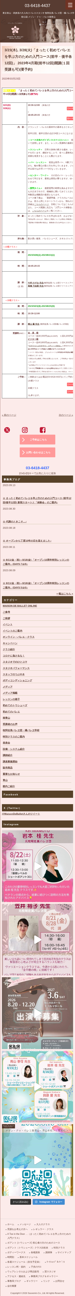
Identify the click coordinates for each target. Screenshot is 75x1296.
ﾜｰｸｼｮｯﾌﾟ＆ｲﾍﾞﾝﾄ (56, 1262)
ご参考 (6, 612)
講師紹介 (8, 755)
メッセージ (25, 1224)
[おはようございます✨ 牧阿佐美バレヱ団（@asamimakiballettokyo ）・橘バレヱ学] (37, 866)
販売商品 (8, 767)
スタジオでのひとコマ (15, 662)
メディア (8, 686)
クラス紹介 (9, 649)
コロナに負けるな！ (14, 655)
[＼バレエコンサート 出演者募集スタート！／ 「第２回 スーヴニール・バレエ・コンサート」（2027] (37, 1013)
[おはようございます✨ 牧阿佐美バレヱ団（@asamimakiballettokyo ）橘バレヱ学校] (37, 1160)
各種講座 (35, 1252)
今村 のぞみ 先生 (36, 283)
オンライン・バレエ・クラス (19, 637)
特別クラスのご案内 (14, 736)
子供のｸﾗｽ (36, 1266)
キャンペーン (10, 643)
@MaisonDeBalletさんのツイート (21, 814)
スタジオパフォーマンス (16, 668)
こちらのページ (41, 204)
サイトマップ (64, 1252)
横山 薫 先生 (33, 324)
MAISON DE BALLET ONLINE (20, 606)
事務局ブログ (14, 1281)
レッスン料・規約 (16, 1266)
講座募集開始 (10, 761)
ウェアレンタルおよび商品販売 (23, 1271)
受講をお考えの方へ (17, 1229)
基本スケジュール (29, 1257)
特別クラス (59, 1247)
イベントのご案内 (12, 630)
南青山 (6, 718)
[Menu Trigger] (70, 5)
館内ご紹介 (9, 786)
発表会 (6, 742)
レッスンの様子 (11, 699)
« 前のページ (9, 415)
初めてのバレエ (11, 711)
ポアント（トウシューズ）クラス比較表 (27, 1247)
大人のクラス (43, 1224)
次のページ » (66, 415)
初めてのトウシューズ (15, 705)
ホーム (10, 1224)
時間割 (10, 1257)
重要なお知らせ (11, 774)
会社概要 (11, 1286)
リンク (46, 1281)
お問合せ (59, 1281)
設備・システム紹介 (14, 749)
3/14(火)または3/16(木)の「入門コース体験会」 (45, 346)
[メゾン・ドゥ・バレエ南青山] (37, 30)
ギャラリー (32, 1281)
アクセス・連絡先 (16, 1276)
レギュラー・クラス (43, 1229)
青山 (5, 780)
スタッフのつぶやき (14, 674)
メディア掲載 (10, 693)
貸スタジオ (50, 1271)
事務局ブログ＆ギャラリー (44, 1276)
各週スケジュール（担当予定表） (24, 1262)
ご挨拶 (6, 618)
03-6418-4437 (37, 5)
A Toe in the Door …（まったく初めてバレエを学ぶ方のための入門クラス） (39, 1236)
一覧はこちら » (64, 593)
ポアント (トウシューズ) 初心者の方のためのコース (33, 1242)
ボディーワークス (16, 1252)
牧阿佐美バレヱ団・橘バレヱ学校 (21, 730)
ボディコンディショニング (17, 680)
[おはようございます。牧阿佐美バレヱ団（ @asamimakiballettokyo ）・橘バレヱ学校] (37, 940)
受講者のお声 (10, 724)
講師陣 (48, 1252)
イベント (8, 624)
